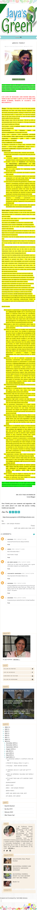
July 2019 (9, 751)
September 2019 (11, 747)
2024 (6, 731)
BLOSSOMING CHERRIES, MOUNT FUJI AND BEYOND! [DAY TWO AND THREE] (17, 712)
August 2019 (10, 749)
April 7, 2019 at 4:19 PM (20, 583)
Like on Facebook (9, 672)
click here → (16, 659)
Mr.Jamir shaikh (12, 562)
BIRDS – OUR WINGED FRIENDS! (15, 788)
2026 (6, 727)
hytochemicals (6, 130)
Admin (9, 549)
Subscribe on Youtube (11, 675)
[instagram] (10, 850)
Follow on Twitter (10, 668)
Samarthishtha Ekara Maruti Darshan (17, 691)
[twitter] (7, 850)
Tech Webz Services (21, 898)
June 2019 (9, 753)
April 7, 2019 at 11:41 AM (20, 539)
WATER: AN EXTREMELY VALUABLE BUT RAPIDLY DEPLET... (19, 775)
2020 (6, 739)
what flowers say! (10, 815)
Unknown (10, 539)
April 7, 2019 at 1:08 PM (24, 562)
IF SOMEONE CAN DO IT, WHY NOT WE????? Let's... (18, 771)
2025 (6, 729)
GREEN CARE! (10, 785)
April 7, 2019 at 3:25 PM (28, 573)
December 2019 (11, 743)
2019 (6, 741)
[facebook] (4, 850)
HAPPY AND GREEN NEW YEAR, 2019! (16, 793)
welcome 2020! (9, 812)
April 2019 (9, 757)
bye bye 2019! (8, 809)
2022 (6, 735)
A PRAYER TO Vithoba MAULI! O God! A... (17, 763)
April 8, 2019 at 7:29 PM (20, 598)
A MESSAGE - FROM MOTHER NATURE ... (20, 766)
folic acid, (29, 126)
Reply (8, 544)
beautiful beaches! (10, 806)
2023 (6, 733)
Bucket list (16, 882)
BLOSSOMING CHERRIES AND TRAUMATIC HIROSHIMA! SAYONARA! (18, 702)
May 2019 (9, 755)
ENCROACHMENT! (11, 783)
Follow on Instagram (10, 679)
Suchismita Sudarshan (14, 573)
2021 (6, 737)
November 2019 (11, 745)
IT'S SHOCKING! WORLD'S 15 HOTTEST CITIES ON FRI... (19, 759)
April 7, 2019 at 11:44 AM (18, 549)
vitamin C (23, 126)
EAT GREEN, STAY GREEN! (13, 796)
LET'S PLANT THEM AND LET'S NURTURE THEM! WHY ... (19, 779)
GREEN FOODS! (10, 791)
